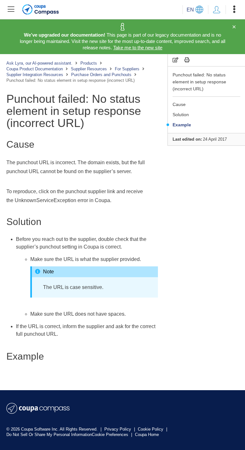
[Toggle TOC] (11, 9)
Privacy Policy (118, 429)
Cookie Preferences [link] (110, 434)
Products (88, 63)
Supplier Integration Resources (34, 74)
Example (182, 124)
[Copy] (175, 60)
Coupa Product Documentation (34, 69)
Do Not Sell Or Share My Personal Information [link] (49, 434)
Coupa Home (147, 434)
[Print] (186, 60)
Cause (179, 104)
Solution (181, 114)
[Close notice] (234, 27)
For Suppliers (127, 69)
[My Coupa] (216, 9)
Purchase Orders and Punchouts (101, 74)
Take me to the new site (137, 47)
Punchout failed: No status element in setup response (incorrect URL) (199, 81)
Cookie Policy (151, 429)
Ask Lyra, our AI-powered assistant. (39, 63)
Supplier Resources (89, 69)
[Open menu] (234, 9)
